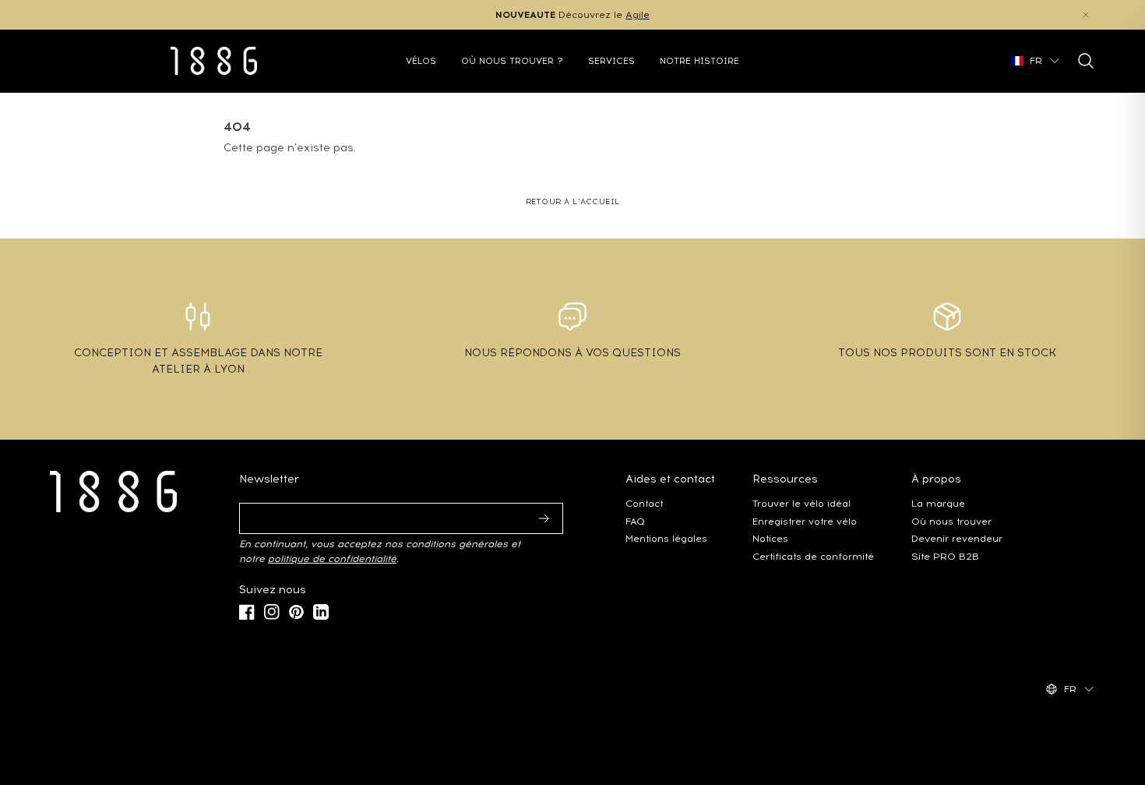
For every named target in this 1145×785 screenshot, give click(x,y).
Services (611, 60)
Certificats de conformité (813, 556)
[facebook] (247, 612)
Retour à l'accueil (573, 201)
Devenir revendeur (956, 538)
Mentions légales (666, 538)
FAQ (635, 521)
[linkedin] (321, 612)
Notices (770, 538)
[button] (1085, 14)
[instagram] (272, 612)
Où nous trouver (951, 521)
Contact (644, 503)
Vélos (421, 60)
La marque (938, 503)
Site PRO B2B (945, 556)
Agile (637, 14)
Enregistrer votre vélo (804, 521)
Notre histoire (699, 60)
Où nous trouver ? (512, 60)
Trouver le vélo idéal (801, 503)
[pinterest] (296, 612)
